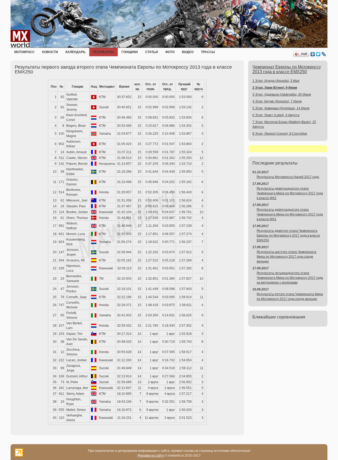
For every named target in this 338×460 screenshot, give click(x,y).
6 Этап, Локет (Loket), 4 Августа (275, 115)
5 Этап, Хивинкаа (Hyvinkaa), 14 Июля (280, 108)
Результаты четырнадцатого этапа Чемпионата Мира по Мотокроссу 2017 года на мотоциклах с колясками (290, 277)
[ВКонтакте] (313, 54)
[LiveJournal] (324, 54)
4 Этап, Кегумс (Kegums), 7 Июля (277, 101)
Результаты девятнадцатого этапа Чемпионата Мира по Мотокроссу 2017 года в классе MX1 (290, 214)
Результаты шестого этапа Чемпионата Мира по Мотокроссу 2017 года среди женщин (286, 256)
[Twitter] (318, 54)
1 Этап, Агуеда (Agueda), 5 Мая (275, 81)
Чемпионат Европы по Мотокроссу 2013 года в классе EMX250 (286, 69)
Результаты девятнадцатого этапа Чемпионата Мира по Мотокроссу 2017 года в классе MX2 (290, 193)
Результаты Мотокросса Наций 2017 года (288, 177)
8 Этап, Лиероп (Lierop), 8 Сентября (279, 133)
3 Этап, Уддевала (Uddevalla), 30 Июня (281, 94)
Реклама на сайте (151, 455)
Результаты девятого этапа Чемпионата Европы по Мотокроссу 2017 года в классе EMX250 (288, 235)
